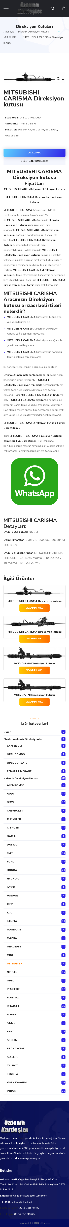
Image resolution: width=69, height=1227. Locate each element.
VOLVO (11, 1091)
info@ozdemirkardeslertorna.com (27, 1196)
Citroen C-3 (14, 746)
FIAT (10, 853)
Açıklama (34, 152)
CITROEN (13, 827)
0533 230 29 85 (28, 1208)
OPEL (10, 980)
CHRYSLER (14, 819)
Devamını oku (34, 607)
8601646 (38, 129)
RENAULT (13, 1006)
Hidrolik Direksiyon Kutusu (33, 31)
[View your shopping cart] (63, 8)
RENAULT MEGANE (19, 771)
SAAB (11, 1023)
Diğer (7, 732)
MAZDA (12, 938)
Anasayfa (9, 31)
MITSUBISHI (11, 37)
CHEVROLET (15, 811)
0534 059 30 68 (24, 1214)
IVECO (11, 887)
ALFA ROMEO (15, 785)
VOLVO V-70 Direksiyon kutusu (34, 695)
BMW (10, 802)
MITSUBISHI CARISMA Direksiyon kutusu (34, 601)
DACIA (11, 836)
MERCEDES (14, 946)
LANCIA (12, 921)
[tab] (35, 153)
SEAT (10, 1031)
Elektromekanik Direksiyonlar (23, 739)
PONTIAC (13, 997)
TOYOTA (12, 1074)
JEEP (10, 904)
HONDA (12, 870)
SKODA (12, 1040)
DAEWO (12, 844)
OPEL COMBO (16, 754)
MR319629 (12, 135)
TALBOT (12, 1065)
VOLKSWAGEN (17, 1082)
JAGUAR (12, 895)
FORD (10, 861)
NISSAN (12, 972)
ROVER (11, 1014)
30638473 (24, 129)
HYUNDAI (13, 878)
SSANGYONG (15, 1048)
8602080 (51, 129)
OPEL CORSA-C (17, 763)
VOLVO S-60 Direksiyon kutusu (34, 663)
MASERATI (14, 929)
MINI (10, 955)
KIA (9, 912)
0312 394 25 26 (22, 1202)
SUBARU (12, 1057)
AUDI (10, 794)
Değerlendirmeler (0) (34, 161)
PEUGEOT (13, 989)
